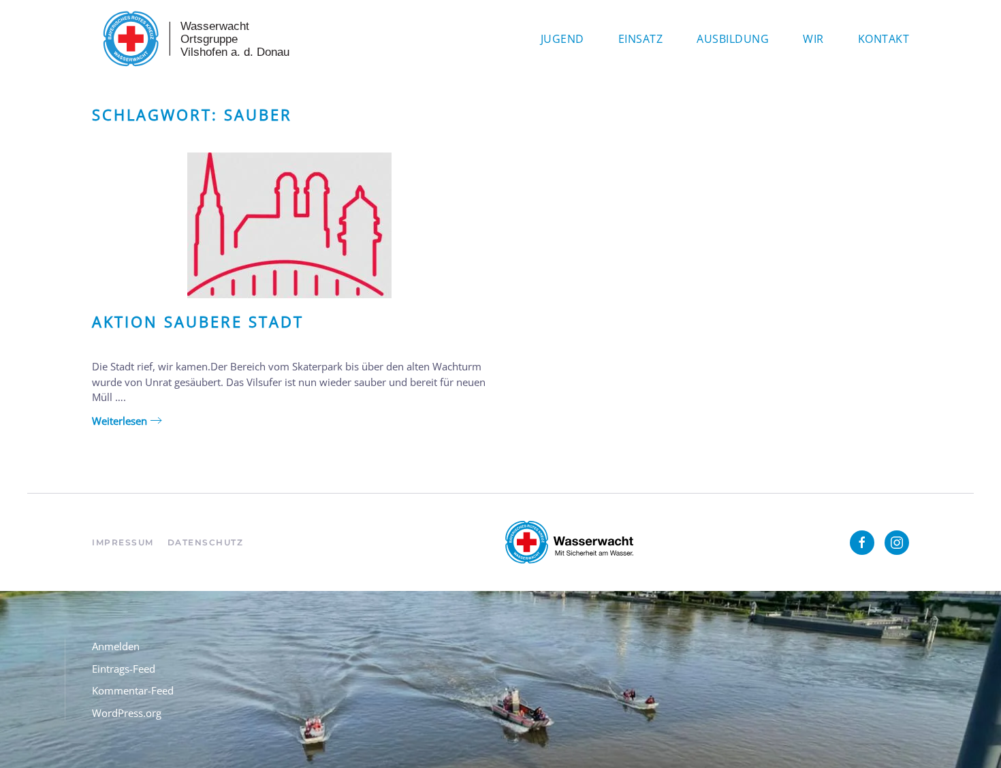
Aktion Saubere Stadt (198, 321)
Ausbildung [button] (733, 38)
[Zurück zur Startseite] (194, 39)
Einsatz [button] (640, 38)
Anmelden (116, 646)
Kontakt (884, 38)
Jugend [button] (562, 38)
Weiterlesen (119, 421)
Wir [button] (813, 38)
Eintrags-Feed (123, 668)
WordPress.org (126, 713)
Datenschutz (206, 542)
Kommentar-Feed (133, 690)
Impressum (123, 542)
